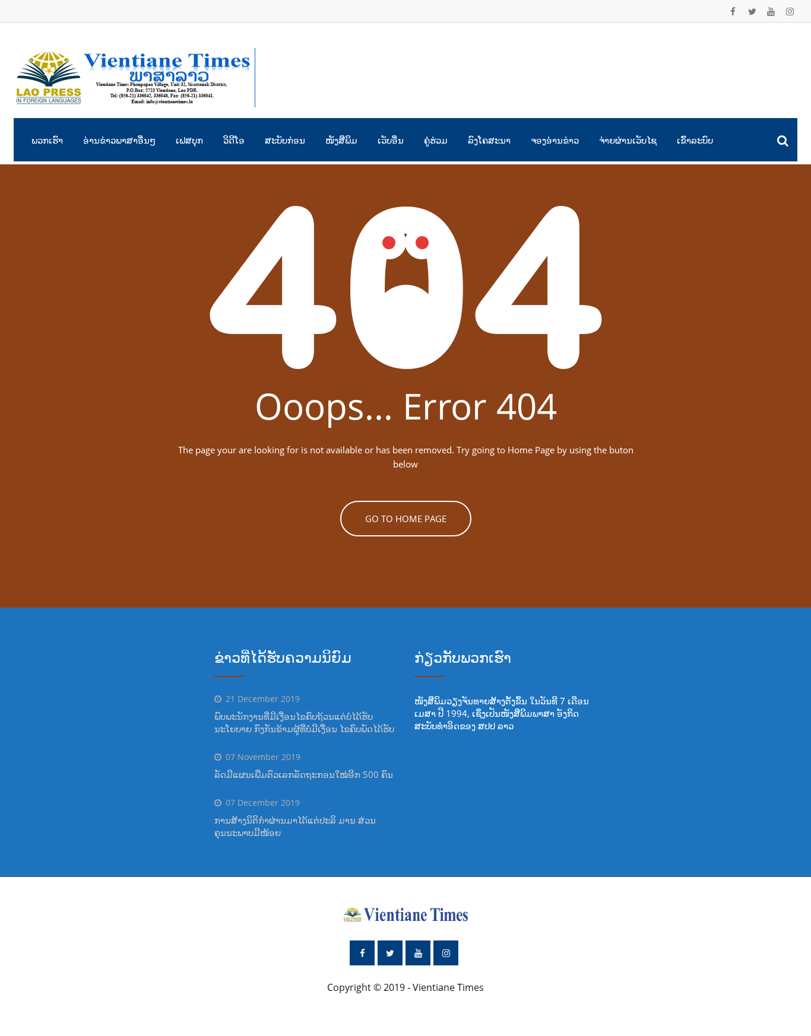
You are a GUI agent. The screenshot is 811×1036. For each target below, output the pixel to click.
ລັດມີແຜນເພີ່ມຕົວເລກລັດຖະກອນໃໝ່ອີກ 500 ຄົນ (303, 774)
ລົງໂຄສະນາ (489, 140)
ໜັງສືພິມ (341, 140)
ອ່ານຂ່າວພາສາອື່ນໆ (119, 140)
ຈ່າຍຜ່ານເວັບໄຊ (628, 140)
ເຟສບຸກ (189, 140)
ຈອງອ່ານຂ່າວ (555, 140)
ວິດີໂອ (234, 140)
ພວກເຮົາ (47, 140)
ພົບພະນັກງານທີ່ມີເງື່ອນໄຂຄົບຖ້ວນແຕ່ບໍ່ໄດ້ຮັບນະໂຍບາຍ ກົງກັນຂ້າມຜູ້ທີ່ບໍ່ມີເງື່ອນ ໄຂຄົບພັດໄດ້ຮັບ (304, 722)
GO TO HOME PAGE (405, 519)
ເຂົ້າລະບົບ (695, 140)
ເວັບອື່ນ (391, 140)
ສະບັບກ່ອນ (285, 140)
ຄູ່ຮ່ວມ (436, 140)
